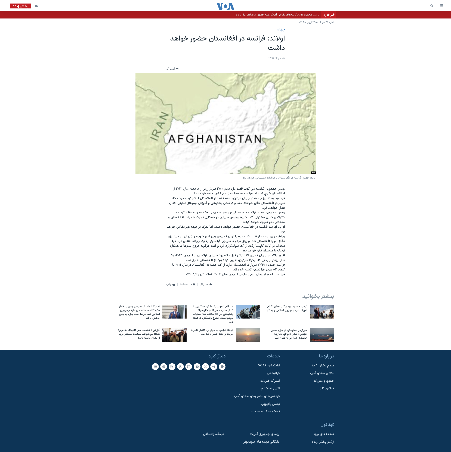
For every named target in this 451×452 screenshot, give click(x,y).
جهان (281, 29)
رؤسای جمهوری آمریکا (264, 434)
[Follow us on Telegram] (213, 366)
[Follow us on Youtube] (197, 366)
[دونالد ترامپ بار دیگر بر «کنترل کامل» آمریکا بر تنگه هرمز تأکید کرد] (248, 335)
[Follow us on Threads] (180, 366)
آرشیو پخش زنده (323, 441)
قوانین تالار (326, 388)
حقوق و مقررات (324, 380)
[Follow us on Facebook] (222, 366)
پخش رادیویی (270, 403)
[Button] (172, 68)
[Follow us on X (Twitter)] (205, 366)
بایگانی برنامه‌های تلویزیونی (261, 441)
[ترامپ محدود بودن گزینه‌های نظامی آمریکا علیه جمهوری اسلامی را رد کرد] (322, 312)
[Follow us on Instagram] (188, 366)
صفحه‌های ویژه (323, 434)
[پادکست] (163, 366)
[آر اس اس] (172, 366)
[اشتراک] (155, 366)
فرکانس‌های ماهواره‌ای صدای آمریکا (256, 396)
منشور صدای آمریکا (321, 373)
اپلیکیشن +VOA (269, 365)
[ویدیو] (36, 6)
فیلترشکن (273, 373)
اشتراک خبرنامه (270, 380)
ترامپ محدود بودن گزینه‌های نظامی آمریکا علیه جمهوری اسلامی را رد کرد (277, 15)
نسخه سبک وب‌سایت (265, 411)
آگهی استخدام (270, 388)
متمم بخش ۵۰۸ (323, 365)
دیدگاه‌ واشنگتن (213, 434)
